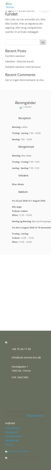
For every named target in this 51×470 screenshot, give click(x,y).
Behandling (11, 440)
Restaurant (11, 432)
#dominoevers (35, 415)
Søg (42, 42)
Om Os (9, 444)
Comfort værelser (15, 56)
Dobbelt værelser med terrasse (23, 66)
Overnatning (12, 428)
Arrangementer (13, 436)
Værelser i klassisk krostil (19, 61)
